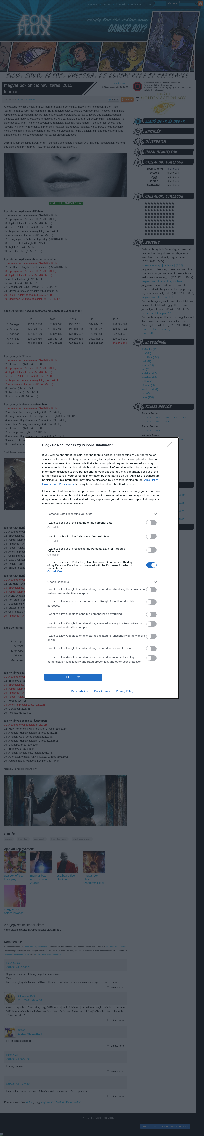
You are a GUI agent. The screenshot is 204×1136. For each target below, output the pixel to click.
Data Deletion (79, 691)
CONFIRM (73, 677)
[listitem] (102, 514)
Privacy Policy (124, 691)
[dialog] (102, 568)
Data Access (102, 691)
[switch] (151, 522)
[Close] (171, 445)
